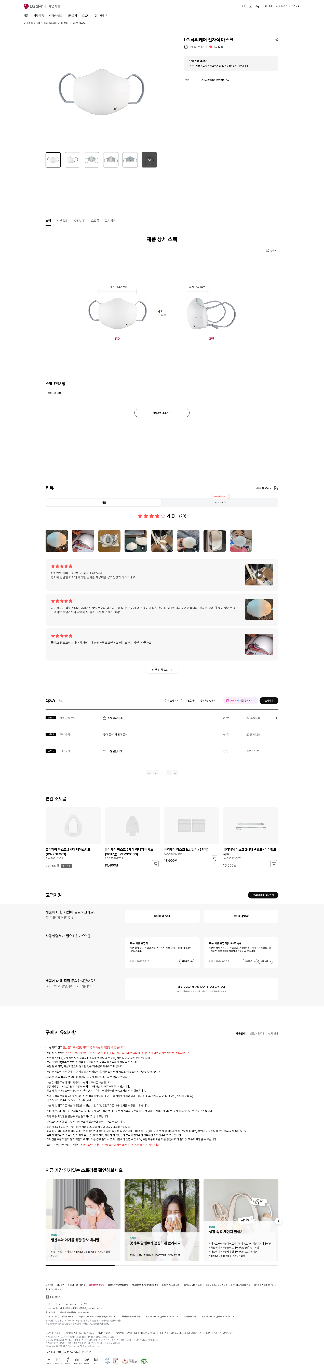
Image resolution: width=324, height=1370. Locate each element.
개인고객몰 (296, 6)
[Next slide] (278, 1221)
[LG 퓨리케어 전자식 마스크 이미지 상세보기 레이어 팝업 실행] (101, 92)
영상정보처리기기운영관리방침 (145, 1285)
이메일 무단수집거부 (76, 1285)
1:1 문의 (84, 1304)
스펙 (48, 220)
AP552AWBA (196, 46)
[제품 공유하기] (277, 40)
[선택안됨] (72, 159)
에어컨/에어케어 (50, 23)
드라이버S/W (241, 916)
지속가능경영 (281, 6)
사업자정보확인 (104, 1333)
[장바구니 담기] (155, 863)
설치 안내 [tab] (273, 1033)
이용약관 (60, 1285)
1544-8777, (155, 1316)
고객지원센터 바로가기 (263, 895)
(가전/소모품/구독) (85, 1308)
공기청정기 (65, 23)
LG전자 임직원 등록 (170, 1285)
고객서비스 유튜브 (54, 1352)
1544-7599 (83, 1312)
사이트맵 (49, 1285)
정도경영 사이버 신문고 (264, 1285)
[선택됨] (53, 159)
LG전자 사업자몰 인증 (240, 1285)
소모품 (95, 220)
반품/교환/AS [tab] (257, 1033)
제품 (26, 15)
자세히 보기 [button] (89, 936)
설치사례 (99, 15)
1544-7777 (112, 1316)
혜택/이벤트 (55, 15)
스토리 (85, 15)
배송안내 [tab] (241, 1033)
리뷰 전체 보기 (161, 669)
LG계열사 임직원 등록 (192, 1285)
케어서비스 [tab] (220, 502)
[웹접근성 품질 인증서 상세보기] (144, 1361)
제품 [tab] (104, 502)
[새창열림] (107, 1361)
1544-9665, (88, 1316)
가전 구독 (39, 15)
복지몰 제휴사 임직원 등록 (216, 1285)
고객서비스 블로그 (71, 1352)
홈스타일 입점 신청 (53, 1289)
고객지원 (110, 220)
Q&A (79, 220)
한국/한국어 (86, 1352)
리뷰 (63, 220)
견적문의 (72, 15)
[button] (244, 6)
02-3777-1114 (69, 1304)
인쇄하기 (274, 250)
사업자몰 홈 (28, 23)
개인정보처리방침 (96, 1285)
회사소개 (268, 6)
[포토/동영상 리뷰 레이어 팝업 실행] (83, 541)
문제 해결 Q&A (162, 916)
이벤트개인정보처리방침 (118, 1285)
